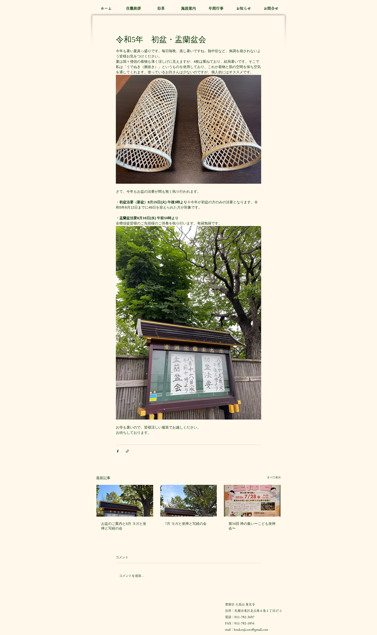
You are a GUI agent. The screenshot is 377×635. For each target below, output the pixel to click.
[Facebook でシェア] (118, 451)
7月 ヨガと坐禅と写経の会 (186, 524)
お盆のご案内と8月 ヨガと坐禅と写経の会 (123, 526)
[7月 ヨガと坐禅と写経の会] (188, 501)
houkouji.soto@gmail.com (251, 629)
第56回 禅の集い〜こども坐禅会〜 (252, 526)
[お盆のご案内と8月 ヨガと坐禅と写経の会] (124, 501)
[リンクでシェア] (127, 451)
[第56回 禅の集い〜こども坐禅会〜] (252, 501)
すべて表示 (274, 477)
